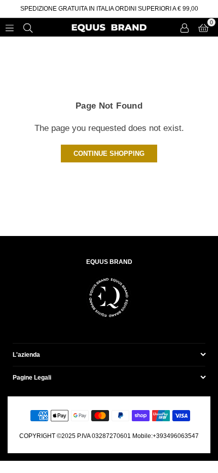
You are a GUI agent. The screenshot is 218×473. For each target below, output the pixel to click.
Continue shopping (109, 153)
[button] (203, 27)
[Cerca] (28, 27)
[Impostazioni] (184, 27)
